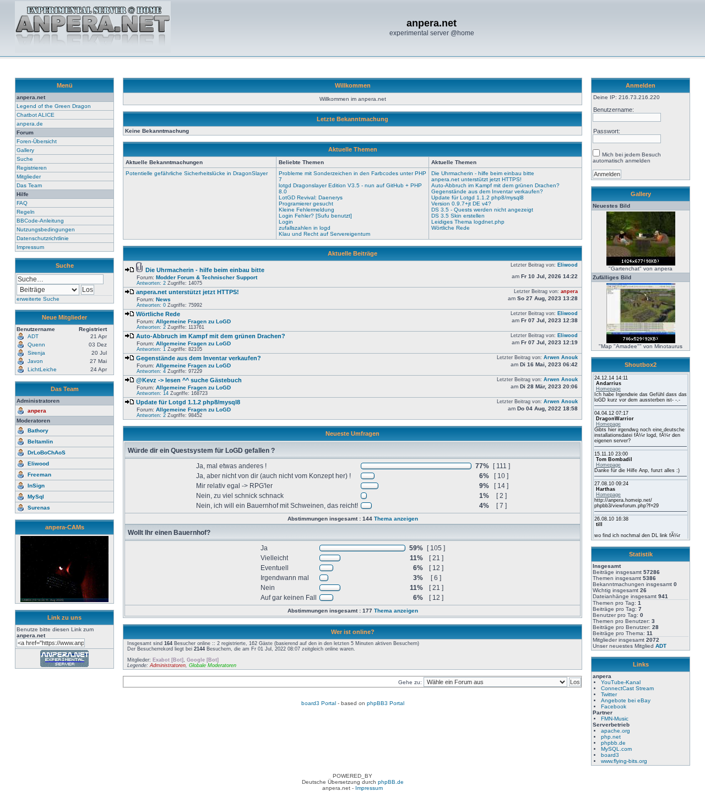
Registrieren (32, 168)
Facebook (613, 706)
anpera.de (30, 124)
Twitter (609, 694)
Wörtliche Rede (450, 228)
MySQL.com (616, 749)
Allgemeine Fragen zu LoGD (193, 321)
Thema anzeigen (396, 519)
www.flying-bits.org (624, 761)
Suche (25, 159)
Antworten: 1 (151, 349)
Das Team (29, 185)
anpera (37, 411)
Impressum (30, 247)
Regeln (26, 212)
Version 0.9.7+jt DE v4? (461, 204)
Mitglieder (29, 177)
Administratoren (168, 665)
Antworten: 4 (151, 371)
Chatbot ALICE (36, 115)
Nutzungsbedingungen (46, 229)
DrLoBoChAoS (47, 452)
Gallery (25, 150)
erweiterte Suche (38, 299)
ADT (660, 646)
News (163, 299)
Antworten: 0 (151, 305)
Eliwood (38, 463)
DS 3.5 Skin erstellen (458, 216)
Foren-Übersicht (37, 141)
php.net (611, 737)
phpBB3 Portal (385, 703)
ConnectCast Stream (627, 688)
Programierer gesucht (306, 204)
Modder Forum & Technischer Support (206, 277)
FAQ (22, 203)
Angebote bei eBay (625, 700)
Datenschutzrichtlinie (43, 238)
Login (286, 222)
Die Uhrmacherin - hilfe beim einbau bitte (482, 173)
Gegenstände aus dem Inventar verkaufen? (487, 191)
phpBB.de (391, 782)
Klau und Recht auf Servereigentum (324, 234)
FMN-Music (614, 719)
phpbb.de (613, 743)
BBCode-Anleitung (40, 221)
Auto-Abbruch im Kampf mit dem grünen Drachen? (495, 185)
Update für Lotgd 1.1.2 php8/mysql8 (477, 197)
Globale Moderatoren (212, 665)
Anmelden (640, 85)
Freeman (39, 475)
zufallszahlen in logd (304, 228)
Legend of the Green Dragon (54, 106)
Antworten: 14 (153, 393)
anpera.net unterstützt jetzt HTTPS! (476, 179)
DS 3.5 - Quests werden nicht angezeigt (482, 210)
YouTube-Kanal (621, 682)
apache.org (615, 731)
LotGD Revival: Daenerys (311, 197)
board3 (610, 755)
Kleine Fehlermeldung (306, 210)
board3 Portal (318, 703)
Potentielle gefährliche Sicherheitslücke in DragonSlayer (197, 173)
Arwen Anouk (561, 357)
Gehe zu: (411, 682)
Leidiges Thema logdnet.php (468, 222)
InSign (36, 486)
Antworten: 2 (151, 283)
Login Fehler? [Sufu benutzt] (315, 216)
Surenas (39, 508)
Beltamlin (40, 441)
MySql (36, 497)
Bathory (38, 430)
